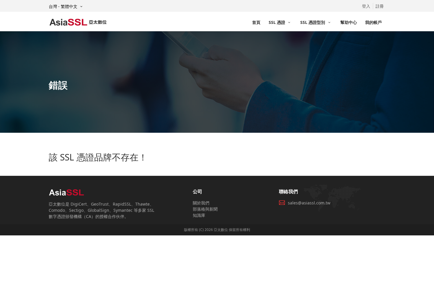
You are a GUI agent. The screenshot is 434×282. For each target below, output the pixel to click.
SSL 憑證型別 (313, 22)
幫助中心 (348, 22)
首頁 (256, 22)
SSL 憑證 (277, 22)
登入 (366, 6)
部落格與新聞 (205, 209)
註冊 (380, 6)
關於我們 (201, 203)
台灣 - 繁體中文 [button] (64, 6)
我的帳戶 (373, 22)
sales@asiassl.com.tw (309, 203)
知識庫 (199, 215)
